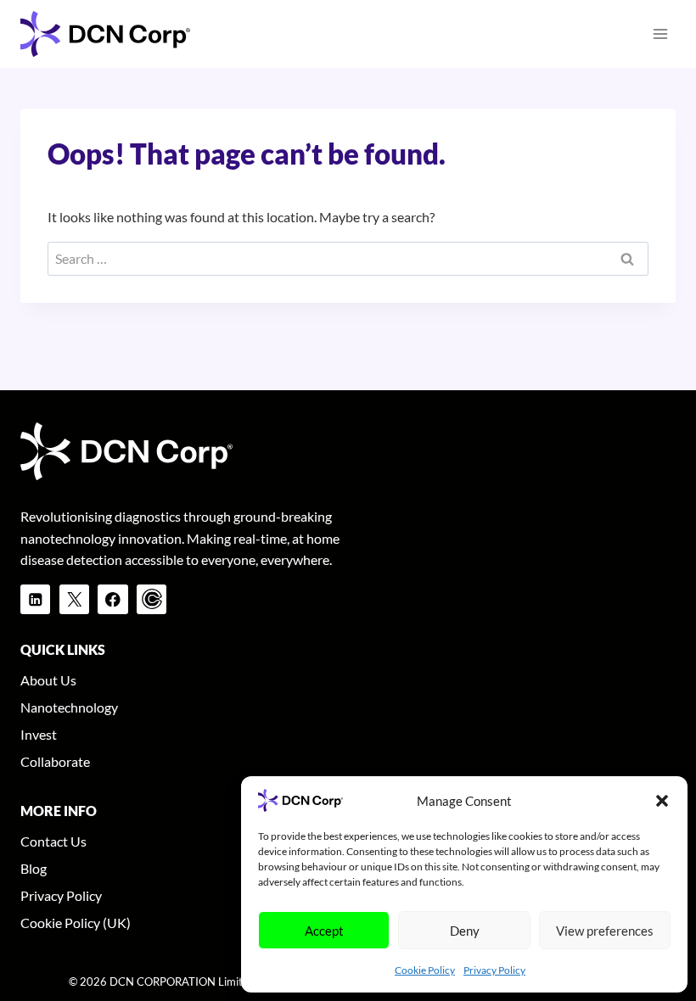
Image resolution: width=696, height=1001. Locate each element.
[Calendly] (151, 599)
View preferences (605, 930)
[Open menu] (660, 33)
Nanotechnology (69, 707)
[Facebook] (112, 599)
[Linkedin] (35, 599)
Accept (324, 930)
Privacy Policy (494, 970)
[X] (74, 599)
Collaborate (55, 761)
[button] (662, 800)
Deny (465, 930)
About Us (48, 680)
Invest (38, 734)
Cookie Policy (425, 970)
